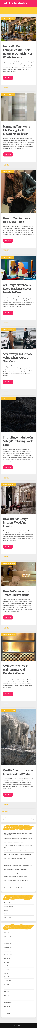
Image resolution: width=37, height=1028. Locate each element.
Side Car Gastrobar (15, 3)
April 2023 (6, 995)
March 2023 (7, 999)
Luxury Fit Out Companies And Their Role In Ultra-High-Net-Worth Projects (18, 52)
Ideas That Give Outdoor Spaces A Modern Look (15, 884)
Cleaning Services (8, 906)
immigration (7, 914)
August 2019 (7, 1006)
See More (8, 78)
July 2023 (6, 984)
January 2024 (7, 980)
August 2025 (7, 958)
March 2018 (7, 1010)
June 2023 (6, 988)
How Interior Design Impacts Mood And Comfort (15, 522)
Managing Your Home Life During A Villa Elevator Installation (16, 130)
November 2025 (8, 947)
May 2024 (6, 973)
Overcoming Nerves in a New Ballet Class (14, 887)
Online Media (7, 917)
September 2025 (8, 954)
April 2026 (6, 932)
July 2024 (6, 966)
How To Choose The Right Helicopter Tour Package (16, 880)
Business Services (8, 903)
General (6, 87)
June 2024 (6, 969)
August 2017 (7, 1013)
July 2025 (6, 962)
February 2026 (7, 936)
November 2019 (8, 1002)
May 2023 (6, 991)
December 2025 (8, 943)
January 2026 (7, 940)
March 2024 (7, 977)
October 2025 (7, 951)
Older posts (6, 811)
